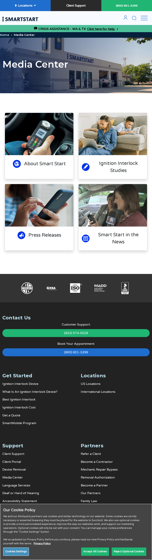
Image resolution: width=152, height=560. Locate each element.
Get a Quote (11, 415)
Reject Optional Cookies (129, 551)
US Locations (91, 384)
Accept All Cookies (95, 551)
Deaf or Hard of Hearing (20, 493)
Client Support (76, 5)
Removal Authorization (98, 477)
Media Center (12, 477)
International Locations (98, 392)
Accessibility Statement (19, 501)
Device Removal (14, 470)
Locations (25, 6)
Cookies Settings (16, 551)
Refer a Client (91, 454)
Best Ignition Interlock (18, 400)
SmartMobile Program (19, 423)
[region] (76, 532)
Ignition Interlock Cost (19, 407)
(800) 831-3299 (127, 5)
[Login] (125, 19)
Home (4, 35)
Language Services (16, 485)
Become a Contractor (97, 462)
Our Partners (91, 493)
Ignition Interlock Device (20, 384)
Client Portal (11, 462)
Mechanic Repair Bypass (99, 470)
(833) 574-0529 (76, 333)
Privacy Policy (42, 543)
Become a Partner (94, 485)
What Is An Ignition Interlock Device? (29, 392)
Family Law (89, 501)
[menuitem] (125, 19)
